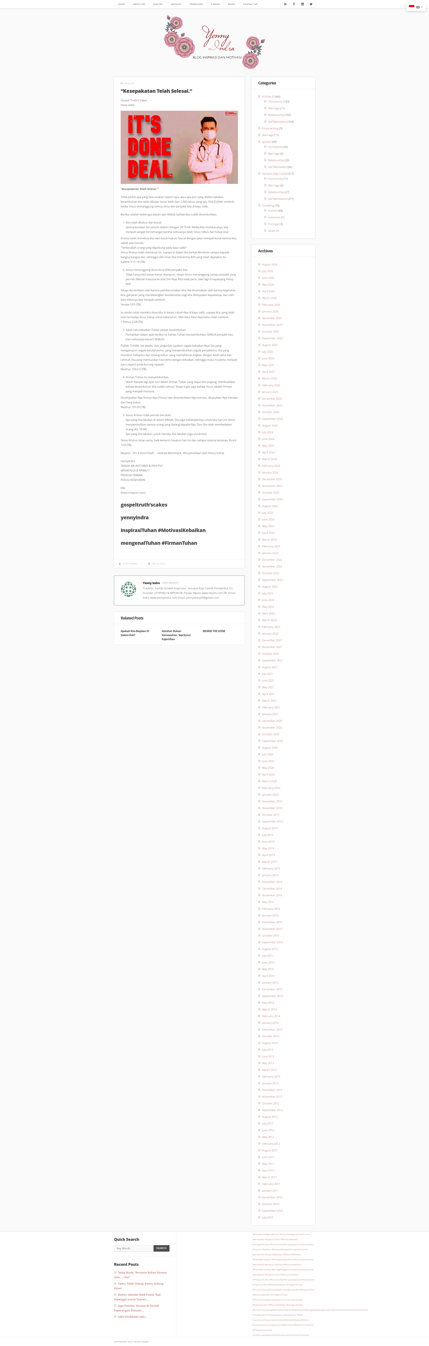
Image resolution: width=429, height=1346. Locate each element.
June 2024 (268, 439)
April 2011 (268, 1170)
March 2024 (269, 459)
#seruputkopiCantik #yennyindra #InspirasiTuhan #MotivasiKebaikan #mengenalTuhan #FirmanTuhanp (283, 1284)
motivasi (281, 1319)
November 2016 (272, 895)
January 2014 (270, 1023)
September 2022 (272, 580)
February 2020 (271, 788)
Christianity (275, 101)
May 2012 (268, 1137)
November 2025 (272, 325)
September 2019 (272, 821)
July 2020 (267, 754)
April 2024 (268, 452)
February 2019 (271, 868)
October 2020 (270, 734)
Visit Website (170, 583)
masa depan (271, 1319)
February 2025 (271, 385)
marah (262, 1319)
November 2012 (272, 1097)
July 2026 (267, 271)
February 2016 (271, 909)
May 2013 (268, 1063)
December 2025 (272, 318)
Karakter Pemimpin (268, 1314)
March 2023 (269, 539)
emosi (303, 1309)
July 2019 (267, 835)
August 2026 (270, 264)
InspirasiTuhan (353, 1309)
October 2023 (270, 492)
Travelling (196, 4)
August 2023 (270, 506)
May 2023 (268, 526)
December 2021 (272, 640)
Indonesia (274, 217)
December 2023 (272, 479)
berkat (289, 1309)
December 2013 (272, 1029)
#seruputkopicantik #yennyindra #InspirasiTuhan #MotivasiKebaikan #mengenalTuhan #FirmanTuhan (283, 1274)
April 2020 (268, 774)
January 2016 (270, 915)
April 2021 (268, 694)
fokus (308, 1309)
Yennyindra (304, 1335)
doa (298, 1309)
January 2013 (270, 1083)
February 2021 (271, 707)
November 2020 (272, 727)
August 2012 (270, 1117)
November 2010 (272, 1197)
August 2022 (270, 586)
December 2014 (272, 989)
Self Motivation (277, 121)
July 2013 (267, 1050)
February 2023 (271, 546)
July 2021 (267, 674)
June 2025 (268, 358)
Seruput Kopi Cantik (274, 174)
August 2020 (270, 748)
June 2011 (268, 1157)
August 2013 (270, 1043)
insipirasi (334, 1309)
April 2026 (268, 291)
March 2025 (269, 378)
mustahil (280, 1325)
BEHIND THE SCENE (214, 631)
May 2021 (268, 687)
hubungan (321, 1309)
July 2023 (267, 513)
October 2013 (270, 1036)
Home (121, 4)
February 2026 (271, 305)
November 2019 (272, 808)
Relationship (276, 115)
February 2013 (271, 1076)
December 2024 (272, 399)
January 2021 (270, 714)
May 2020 (268, 768)
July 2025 (267, 352)
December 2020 (272, 721)
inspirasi (343, 1309)
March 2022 (269, 620)
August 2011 (270, 1150)
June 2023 (268, 519)
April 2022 (268, 613)
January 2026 (270, 311)
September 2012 (272, 1110)
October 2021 (270, 654)
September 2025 (272, 338)
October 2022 (270, 573)
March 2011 (269, 1177)
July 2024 (267, 432)
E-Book (215, 4)
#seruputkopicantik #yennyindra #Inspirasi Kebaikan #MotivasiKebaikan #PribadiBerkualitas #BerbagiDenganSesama (283, 1264)
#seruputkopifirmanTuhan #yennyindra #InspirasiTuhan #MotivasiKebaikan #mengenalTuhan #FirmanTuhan (278, 1304)
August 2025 (270, 345)
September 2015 (272, 942)
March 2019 (269, 862)
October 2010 (270, 1204)
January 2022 (270, 633)
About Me (139, 4)
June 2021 (268, 680)
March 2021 (269, 701)
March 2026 (269, 298)
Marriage (274, 108)
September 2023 (272, 499)
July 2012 (267, 1123)
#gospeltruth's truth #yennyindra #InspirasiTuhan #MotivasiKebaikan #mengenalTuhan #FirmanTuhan (281, 1239)
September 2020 (272, 741)
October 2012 (270, 1103)
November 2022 (272, 566)
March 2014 (269, 1009)
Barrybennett (280, 1309)
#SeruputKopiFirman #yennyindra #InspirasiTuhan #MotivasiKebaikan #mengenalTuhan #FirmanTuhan (284, 1294)
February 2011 (271, 1184)
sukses (283, 1335)
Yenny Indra (129, 564)
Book (231, 4)
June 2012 (268, 1130)
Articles (176, 4)
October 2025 (270, 331)
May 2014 (268, 1003)
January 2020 (270, 794)
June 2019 (268, 841)
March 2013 (269, 1070)
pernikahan (289, 1325)
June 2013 (268, 1056)
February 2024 (271, 466)
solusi (277, 1335)
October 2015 (270, 935)
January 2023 (270, 553)
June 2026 (268, 278)
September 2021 (272, 660)
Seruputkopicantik (266, 1335)
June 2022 (268, 600)
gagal (313, 1309)
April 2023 (268, 533)
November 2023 (272, 486)
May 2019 (268, 848)
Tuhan (296, 1335)
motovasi (265, 1325)
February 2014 (271, 1016)
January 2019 (270, 875)
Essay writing (270, 128)
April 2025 (268, 372)
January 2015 (270, 982)
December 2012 (272, 1090)
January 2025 (270, 392)
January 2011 (270, 1190)
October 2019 (270, 815)
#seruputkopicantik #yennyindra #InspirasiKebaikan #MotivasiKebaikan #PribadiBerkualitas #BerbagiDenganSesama (280, 1254)
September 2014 (272, 996)
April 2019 (268, 855)
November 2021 (272, 647)
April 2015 (268, 976)
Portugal (273, 224)
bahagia (270, 1309)
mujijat (273, 1325)
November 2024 (272, 405)
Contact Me (250, 4)
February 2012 (271, 1143)
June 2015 (268, 962)
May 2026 (268, 284)
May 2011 (268, 1164)
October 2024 (270, 412)
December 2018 (272, 882)
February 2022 (271, 627)
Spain (271, 231)
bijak (294, 1309)
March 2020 (269, 781)
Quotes (158, 4)
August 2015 (270, 949)
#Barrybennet (259, 1234)
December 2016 (272, 888)
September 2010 (272, 1211)
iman (328, 1309)
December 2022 (272, 560)
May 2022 (268, 607)
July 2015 (267, 956)
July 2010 (267, 1217)
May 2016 (268, 902)
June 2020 (268, 761)
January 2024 (270, 472)
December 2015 (272, 922)
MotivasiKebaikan (293, 1319)
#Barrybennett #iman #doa (278, 1234)
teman (290, 1335)
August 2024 (270, 425)
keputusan (281, 1314)
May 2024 (268, 445)
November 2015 (272, 929)
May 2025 (268, 365)
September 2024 (272, 419)
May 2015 (268, 969)
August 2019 (270, 828)
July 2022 (267, 593)
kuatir (289, 1314)
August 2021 (270, 667)
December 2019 (272, 801)
